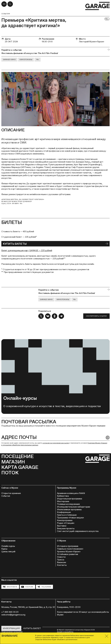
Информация (11, 628)
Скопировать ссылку (96, 316)
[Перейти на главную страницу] (97, 6)
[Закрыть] (107, 636)
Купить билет (32, 628)
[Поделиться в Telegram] (61, 316)
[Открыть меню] (4, 4)
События (5, 14)
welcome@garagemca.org (13, 614)
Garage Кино (9, 59)
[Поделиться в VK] (47, 316)
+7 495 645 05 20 (10, 612)
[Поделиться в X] (41, 316)
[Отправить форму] (108, 438)
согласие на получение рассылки (55, 443)
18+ (37, 59)
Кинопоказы (26, 59)
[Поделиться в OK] (54, 316)
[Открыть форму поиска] (10, 4)
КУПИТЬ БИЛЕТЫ (15, 243)
